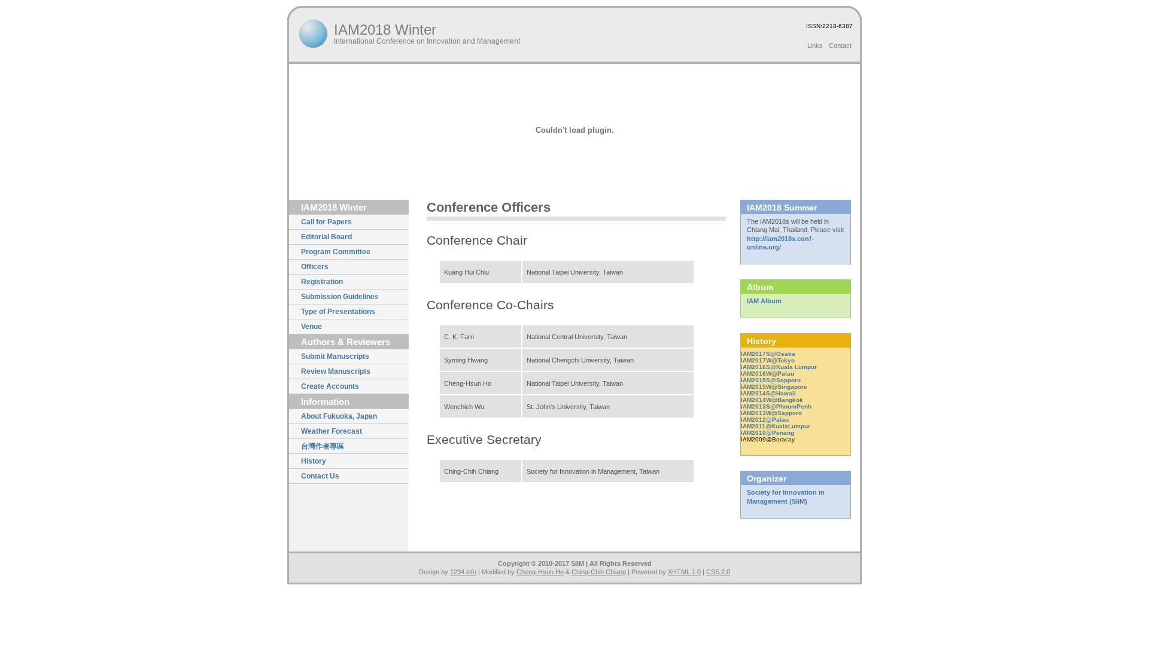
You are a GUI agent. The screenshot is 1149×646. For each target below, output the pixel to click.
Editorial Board (326, 237)
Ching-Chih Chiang (599, 571)
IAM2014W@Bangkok (772, 400)
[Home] (313, 34)
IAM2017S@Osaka (768, 354)
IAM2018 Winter (385, 30)
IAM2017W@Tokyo (768, 360)
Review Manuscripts (335, 371)
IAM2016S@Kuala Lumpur (779, 367)
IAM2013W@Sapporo (771, 413)
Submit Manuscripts (335, 356)
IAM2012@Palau (765, 419)
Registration (322, 282)
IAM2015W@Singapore (774, 386)
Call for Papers (326, 222)
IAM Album (764, 300)
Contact (840, 45)
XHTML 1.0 (684, 571)
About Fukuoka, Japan (339, 416)
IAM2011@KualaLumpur (775, 426)
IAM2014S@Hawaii (768, 393)
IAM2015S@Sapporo (771, 380)
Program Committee (335, 252)
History (313, 461)
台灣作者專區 (322, 446)
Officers (315, 267)
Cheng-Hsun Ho (540, 571)
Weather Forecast (331, 431)
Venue (311, 326)
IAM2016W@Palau (767, 373)
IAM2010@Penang (767, 432)
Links (815, 45)
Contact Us (320, 476)
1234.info (463, 571)
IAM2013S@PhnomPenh (776, 406)
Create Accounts (330, 386)
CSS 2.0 (718, 571)
